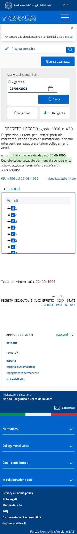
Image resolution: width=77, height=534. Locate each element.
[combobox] (38, 49)
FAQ (5, 511)
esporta (11, 360)
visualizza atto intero (61, 178)
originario (24, 113)
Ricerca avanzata (58, 61)
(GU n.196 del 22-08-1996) (20, 178)
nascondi (14, 188)
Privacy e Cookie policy (17, 493)
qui (71, 36)
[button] (50, 88)
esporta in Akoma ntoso (20, 366)
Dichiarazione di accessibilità (21, 517)
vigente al (18, 81)
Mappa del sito (12, 505)
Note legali (9, 499)
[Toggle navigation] (65, 17)
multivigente (56, 113)
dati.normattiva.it (14, 523)
